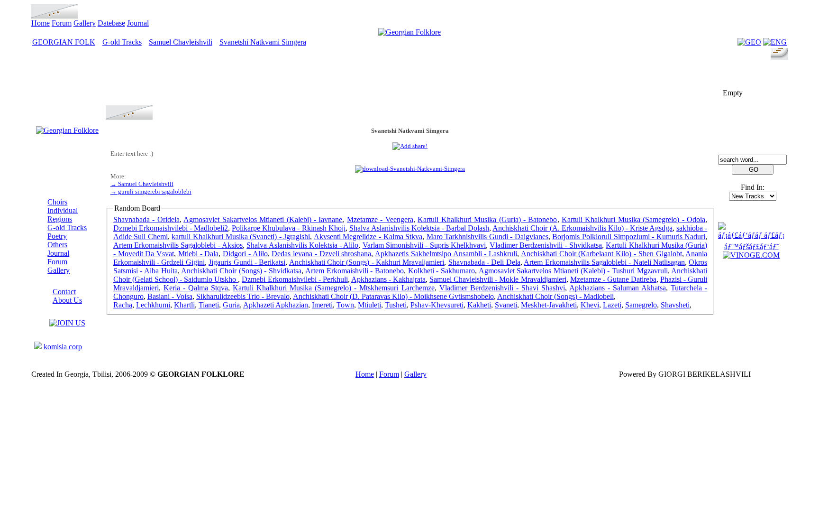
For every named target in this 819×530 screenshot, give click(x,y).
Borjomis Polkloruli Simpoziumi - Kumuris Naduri (628, 236)
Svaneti (506, 305)
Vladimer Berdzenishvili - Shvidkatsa (546, 245)
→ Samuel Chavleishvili (141, 183)
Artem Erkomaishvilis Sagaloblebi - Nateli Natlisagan (604, 262)
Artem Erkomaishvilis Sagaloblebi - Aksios (178, 245)
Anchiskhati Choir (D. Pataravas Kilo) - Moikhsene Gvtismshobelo (393, 296)
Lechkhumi (153, 305)
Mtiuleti (369, 305)
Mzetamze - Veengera (380, 219)
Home (40, 23)
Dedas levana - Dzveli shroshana (321, 254)
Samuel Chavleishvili (180, 42)
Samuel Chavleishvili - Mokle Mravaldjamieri (497, 279)
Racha (122, 305)
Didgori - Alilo (245, 254)
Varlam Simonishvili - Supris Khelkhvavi (424, 245)
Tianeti (209, 305)
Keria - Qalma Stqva (196, 288)
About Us (67, 300)
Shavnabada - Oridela (146, 219)
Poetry (57, 236)
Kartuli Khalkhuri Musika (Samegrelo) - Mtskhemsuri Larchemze (333, 288)
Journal (138, 23)
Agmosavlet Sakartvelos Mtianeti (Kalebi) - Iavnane (262, 219)
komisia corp (63, 347)
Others (57, 245)
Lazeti (612, 305)
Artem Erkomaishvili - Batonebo (354, 271)
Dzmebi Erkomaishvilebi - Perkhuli (294, 279)
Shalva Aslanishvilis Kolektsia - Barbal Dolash (419, 228)
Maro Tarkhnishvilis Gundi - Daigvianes (487, 236)
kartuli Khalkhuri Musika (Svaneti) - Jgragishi (241, 236)
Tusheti (396, 305)
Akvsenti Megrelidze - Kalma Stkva (368, 236)
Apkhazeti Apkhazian (275, 305)
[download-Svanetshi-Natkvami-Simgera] (410, 168)
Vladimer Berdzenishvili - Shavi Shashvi (502, 288)
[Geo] (749, 42)
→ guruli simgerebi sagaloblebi (150, 191)
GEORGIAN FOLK (63, 42)
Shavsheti (675, 305)
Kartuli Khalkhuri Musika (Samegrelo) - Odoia (633, 219)
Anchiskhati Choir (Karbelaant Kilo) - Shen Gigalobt (601, 254)
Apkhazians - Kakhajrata (388, 279)
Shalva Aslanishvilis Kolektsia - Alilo (302, 245)
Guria (231, 305)
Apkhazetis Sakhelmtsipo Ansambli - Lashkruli (446, 254)
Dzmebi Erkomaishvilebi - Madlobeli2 (170, 228)
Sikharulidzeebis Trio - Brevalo (243, 296)
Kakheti (479, 305)
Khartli (184, 305)
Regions (59, 219)
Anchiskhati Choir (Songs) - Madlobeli (555, 296)
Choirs (57, 202)
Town (345, 305)
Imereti (322, 305)
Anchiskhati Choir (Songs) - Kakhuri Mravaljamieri (367, 262)
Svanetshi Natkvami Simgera (262, 42)
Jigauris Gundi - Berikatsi (247, 262)
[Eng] (775, 42)
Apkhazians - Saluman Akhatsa (617, 288)
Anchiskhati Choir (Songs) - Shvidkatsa (241, 271)
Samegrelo (641, 305)
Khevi (590, 305)
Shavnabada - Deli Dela (484, 262)
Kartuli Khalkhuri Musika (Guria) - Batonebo (487, 219)
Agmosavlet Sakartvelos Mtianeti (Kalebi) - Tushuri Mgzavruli (573, 271)
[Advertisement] (409, 84)
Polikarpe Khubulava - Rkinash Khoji (288, 228)
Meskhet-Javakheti (549, 305)
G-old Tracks (122, 42)
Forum (62, 23)
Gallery (84, 23)
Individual (62, 210)
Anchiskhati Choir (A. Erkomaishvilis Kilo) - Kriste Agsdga (582, 228)
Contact (64, 292)
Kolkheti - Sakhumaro (441, 271)
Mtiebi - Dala (198, 254)
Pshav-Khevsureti (437, 305)
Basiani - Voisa (169, 296)
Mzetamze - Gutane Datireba (613, 279)
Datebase (111, 23)
